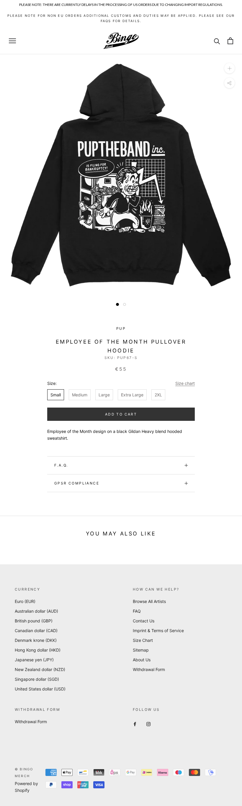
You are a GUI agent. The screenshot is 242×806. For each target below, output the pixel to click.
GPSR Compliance (76, 483)
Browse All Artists (149, 601)
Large (104, 394)
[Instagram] (148, 723)
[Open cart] (230, 40)
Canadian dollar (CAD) (36, 630)
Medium (79, 394)
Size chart (185, 383)
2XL (158, 394)
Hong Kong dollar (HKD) (37, 649)
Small (55, 394)
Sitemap (141, 649)
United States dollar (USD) (40, 688)
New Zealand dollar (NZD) (40, 669)
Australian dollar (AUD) (36, 611)
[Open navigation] (12, 40)
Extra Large (132, 394)
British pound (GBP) (34, 620)
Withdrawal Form (149, 669)
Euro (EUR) (25, 601)
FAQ (137, 611)
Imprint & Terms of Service (158, 630)
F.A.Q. (61, 465)
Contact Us (143, 620)
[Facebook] (135, 723)
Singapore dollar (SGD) (37, 679)
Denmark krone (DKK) (36, 640)
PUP (121, 328)
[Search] (217, 41)
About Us (142, 659)
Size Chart (143, 640)
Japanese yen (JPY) (34, 659)
